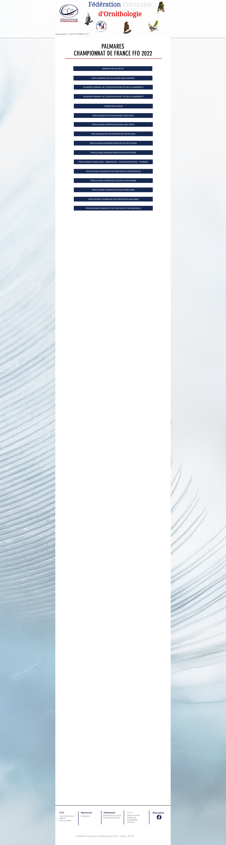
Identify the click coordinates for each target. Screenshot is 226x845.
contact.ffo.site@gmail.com (78, 34)
